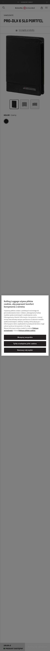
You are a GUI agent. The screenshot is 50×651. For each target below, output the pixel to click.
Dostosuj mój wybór (25, 350)
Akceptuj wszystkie (25, 337)
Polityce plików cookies (27, 330)
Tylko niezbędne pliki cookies (25, 344)
